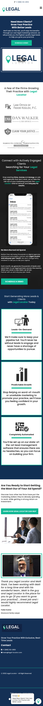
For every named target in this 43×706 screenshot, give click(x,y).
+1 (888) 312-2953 (22, 2)
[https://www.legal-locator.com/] (11, 10)
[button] (41, 8)
